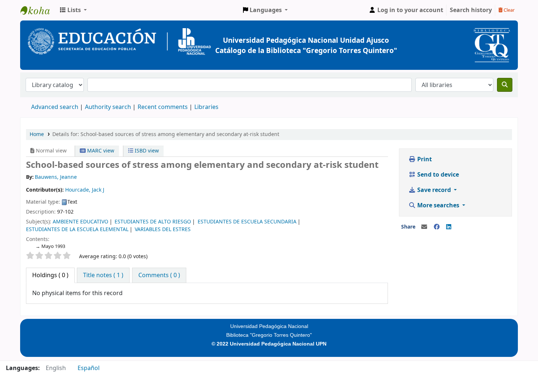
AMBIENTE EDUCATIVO (80, 222)
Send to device (437, 174)
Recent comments (163, 107)
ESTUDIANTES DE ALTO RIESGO (153, 222)
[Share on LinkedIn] (449, 227)
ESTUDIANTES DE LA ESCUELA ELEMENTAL (77, 229)
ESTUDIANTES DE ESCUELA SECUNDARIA (247, 222)
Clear (508, 10)
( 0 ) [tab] (50, 275)
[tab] (103, 275)
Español (89, 368)
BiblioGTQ (38, 10)
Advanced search (54, 107)
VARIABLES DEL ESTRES (163, 229)
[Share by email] (424, 227)
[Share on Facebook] (436, 227)
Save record (434, 190)
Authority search (108, 107)
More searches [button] (438, 205)
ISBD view (146, 151)
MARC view (100, 151)
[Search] (504, 85)
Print (424, 159)
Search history (471, 10)
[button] (73, 10)
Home (37, 134)
